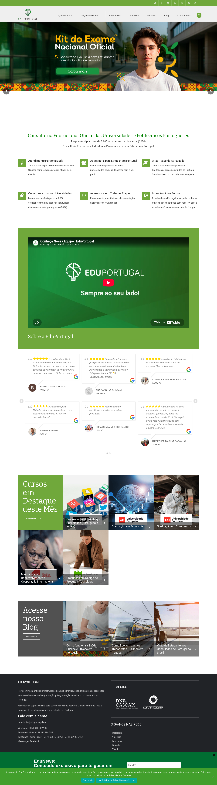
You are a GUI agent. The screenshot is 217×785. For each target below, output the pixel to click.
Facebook (117, 741)
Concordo (88, 780)
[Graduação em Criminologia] (176, 502)
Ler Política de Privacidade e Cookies (117, 780)
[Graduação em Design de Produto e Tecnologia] (85, 558)
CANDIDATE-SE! (33, 519)
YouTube (116, 737)
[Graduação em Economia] (131, 502)
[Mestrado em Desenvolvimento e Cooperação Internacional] (40, 558)
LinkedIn (116, 745)
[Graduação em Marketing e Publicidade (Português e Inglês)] (85, 502)
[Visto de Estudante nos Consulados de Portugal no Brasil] (176, 623)
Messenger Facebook (28, 741)
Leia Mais (30, 636)
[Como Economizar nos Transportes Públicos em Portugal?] (131, 629)
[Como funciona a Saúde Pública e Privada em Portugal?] (85, 629)
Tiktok (115, 749)
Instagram (117, 733)
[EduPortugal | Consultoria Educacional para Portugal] (27, 14)
